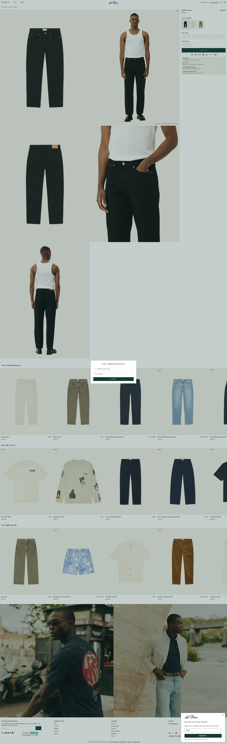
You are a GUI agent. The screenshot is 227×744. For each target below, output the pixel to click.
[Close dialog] (223, 715)
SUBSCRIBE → (203, 735)
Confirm (113, 379)
